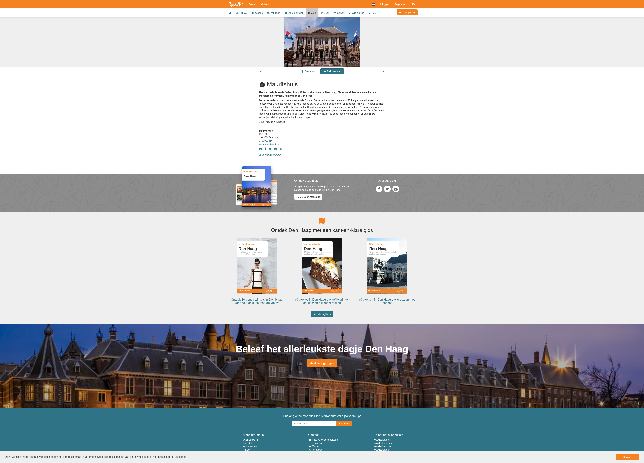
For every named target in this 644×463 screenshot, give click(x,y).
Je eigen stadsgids (310, 196)
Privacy (247, 449)
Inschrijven (344, 423)
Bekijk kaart (310, 71)
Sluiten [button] (627, 457)
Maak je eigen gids (322, 363)
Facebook (317, 443)
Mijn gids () (409, 12)
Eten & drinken (295, 12)
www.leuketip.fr (382, 449)
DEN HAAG (241, 12)
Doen (326, 12)
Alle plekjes (358, 12)
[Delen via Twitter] (387, 188)
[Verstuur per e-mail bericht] (395, 188)
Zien (313, 12)
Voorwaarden (250, 446)
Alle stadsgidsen (322, 314)
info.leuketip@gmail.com (325, 439)
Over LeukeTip (251, 439)
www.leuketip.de (382, 446)
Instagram (317, 449)
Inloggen (384, 4)
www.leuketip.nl (382, 439)
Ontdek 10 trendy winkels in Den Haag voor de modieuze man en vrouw (256, 301)
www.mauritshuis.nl (269, 144)
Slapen (340, 12)
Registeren (400, 4)
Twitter (315, 446)
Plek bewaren (333, 71)
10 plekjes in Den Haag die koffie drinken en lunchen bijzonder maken (322, 301)
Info (373, 12)
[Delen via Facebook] (379, 188)
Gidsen (265, 4)
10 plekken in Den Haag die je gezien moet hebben (387, 301)
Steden (252, 4)
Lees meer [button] (181, 456)
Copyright (248, 443)
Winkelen (275, 12)
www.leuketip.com (383, 443)
